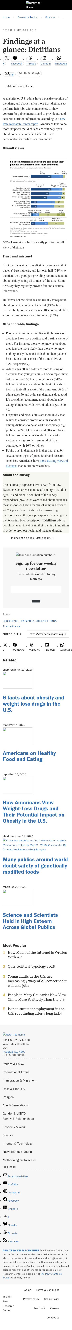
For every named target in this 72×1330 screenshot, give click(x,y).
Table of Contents (17, 86)
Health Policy (27, 620)
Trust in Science (11, 626)
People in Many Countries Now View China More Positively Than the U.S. (37, 997)
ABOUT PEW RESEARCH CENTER (21, 1250)
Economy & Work (14, 1127)
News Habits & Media (17, 1152)
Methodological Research (20, 1160)
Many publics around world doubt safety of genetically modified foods (35, 865)
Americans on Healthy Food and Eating (29, 756)
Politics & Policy (13, 1064)
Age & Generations (15, 1105)
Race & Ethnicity (14, 1089)
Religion (8, 1097)
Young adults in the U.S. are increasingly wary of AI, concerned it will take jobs (37, 981)
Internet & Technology (17, 1143)
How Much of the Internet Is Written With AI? (37, 954)
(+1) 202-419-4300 (14, 1051)
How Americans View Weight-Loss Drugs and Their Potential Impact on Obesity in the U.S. (33, 811)
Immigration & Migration (19, 1080)
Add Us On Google (29, 73)
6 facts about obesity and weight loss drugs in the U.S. (33, 703)
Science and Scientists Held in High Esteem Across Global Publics (30, 921)
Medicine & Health (46, 620)
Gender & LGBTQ (14, 1113)
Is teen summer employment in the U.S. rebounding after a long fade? (36, 1011)
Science (8, 1135)
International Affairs (16, 1072)
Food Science (10, 620)
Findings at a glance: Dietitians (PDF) (32, 538)
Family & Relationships (18, 1119)
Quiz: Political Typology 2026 (31, 966)
